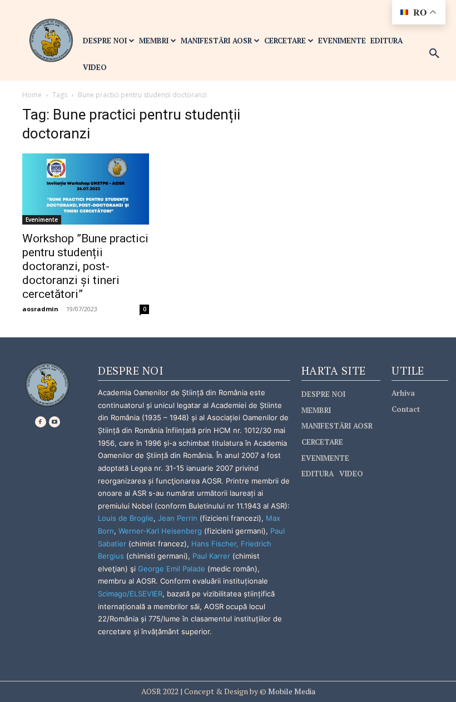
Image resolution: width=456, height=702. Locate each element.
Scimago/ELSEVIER (130, 593)
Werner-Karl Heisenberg (160, 530)
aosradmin (40, 309)
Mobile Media (290, 691)
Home (32, 94)
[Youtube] (54, 421)
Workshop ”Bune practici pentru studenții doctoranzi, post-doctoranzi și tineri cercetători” (85, 266)
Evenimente (42, 219)
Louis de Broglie (125, 518)
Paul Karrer (211, 555)
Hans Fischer (213, 543)
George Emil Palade (171, 568)
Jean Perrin (179, 518)
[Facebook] (40, 421)
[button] (434, 54)
